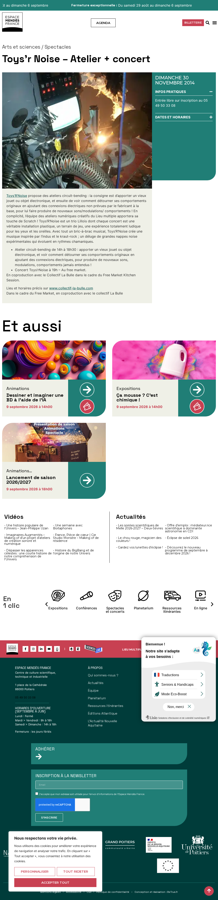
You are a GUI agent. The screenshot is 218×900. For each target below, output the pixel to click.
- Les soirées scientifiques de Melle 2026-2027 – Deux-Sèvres (139, 526)
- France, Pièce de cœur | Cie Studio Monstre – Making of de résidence (76, 538)
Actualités (95, 683)
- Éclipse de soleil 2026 (181, 538)
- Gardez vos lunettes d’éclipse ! (139, 547)
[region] (55, 861)
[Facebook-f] (25, 649)
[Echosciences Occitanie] (78, 649)
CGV (89, 891)
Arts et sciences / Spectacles (36, 47)
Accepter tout (55, 882)
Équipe (93, 690)
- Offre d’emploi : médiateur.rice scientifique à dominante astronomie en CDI (188, 528)
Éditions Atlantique (102, 713)
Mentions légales (50, 891)
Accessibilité (73, 891)
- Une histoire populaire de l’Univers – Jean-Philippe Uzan (26, 526)
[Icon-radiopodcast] (57, 649)
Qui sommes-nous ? (103, 675)
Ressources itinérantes (105, 706)
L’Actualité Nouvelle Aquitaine (102, 723)
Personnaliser (35, 871)
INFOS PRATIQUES (170, 92)
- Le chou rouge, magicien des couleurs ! (138, 539)
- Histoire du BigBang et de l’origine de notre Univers (73, 551)
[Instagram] (33, 649)
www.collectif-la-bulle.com (71, 288)
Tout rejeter (75, 871)
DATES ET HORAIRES (172, 117)
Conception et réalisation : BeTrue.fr (156, 891)
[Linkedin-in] (41, 649)
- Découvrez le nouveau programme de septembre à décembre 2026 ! (186, 550)
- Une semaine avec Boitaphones (68, 526)
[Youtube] (49, 649)
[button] (214, 22)
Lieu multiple (132, 649)
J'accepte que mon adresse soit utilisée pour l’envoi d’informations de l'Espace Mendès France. (92, 794)
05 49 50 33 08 (25, 697)
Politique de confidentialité (112, 891)
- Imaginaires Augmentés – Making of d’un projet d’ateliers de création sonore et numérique (27, 539)
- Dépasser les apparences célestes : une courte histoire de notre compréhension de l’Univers (28, 554)
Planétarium (97, 698)
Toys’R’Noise (16, 195)
